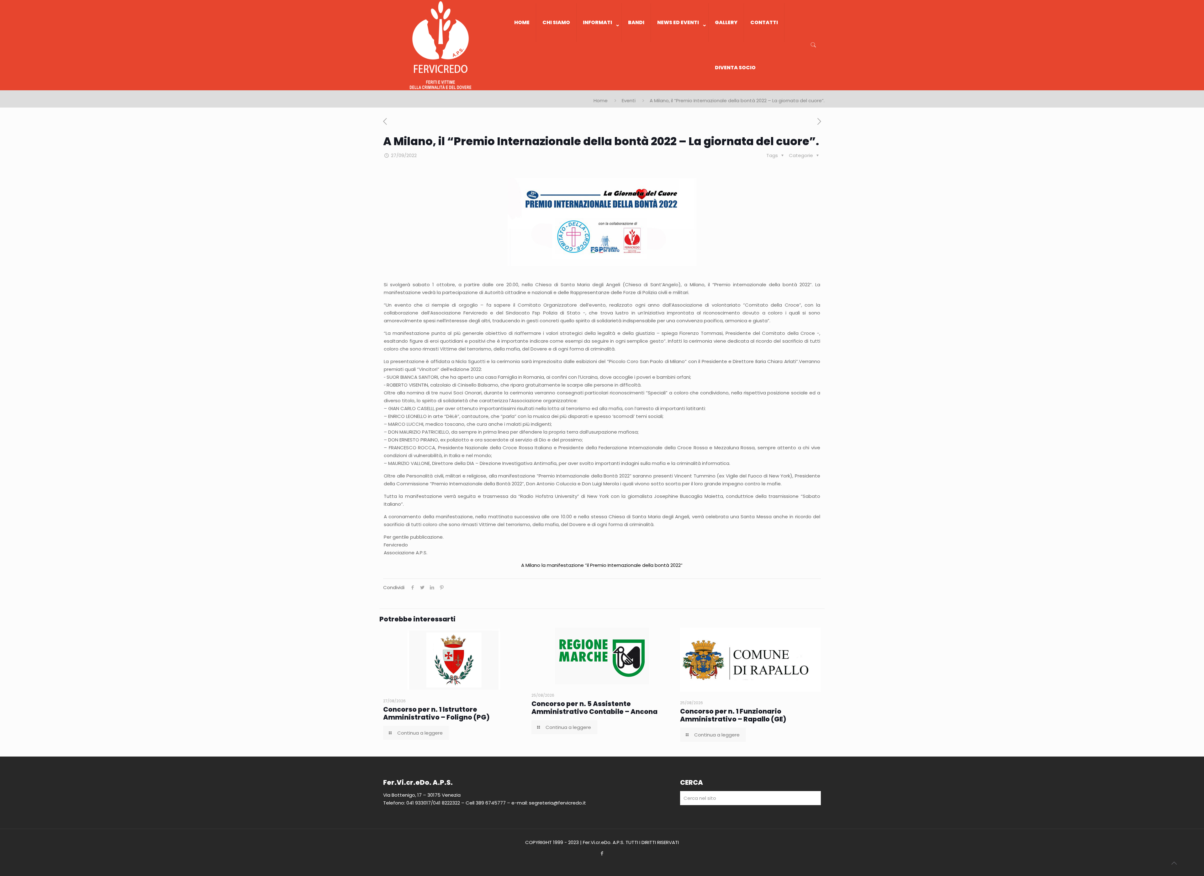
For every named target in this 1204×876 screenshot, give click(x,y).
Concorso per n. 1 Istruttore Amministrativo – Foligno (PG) (436, 713)
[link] (599, 48)
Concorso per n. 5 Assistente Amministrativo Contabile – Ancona (594, 707)
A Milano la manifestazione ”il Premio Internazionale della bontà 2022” (602, 565)
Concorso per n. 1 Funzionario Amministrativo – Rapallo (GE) (733, 715)
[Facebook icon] (602, 853)
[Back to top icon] (1173, 863)
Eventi (629, 100)
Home (601, 100)
